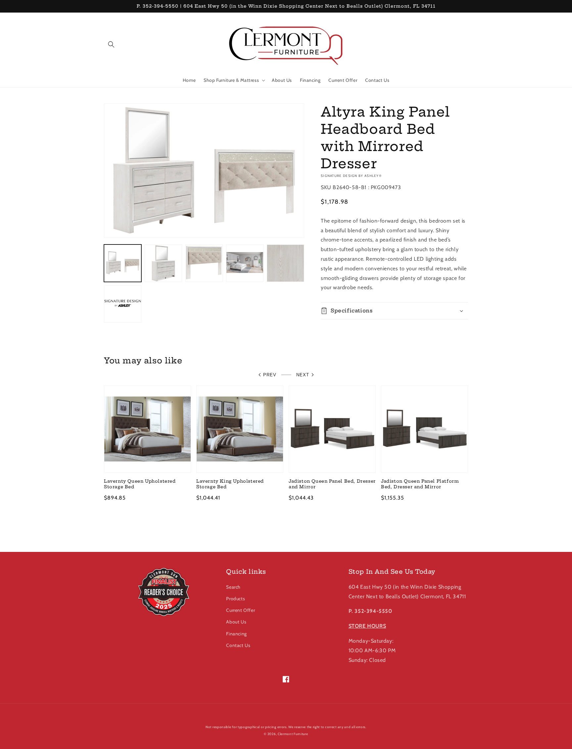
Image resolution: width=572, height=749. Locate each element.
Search (233, 587)
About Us (236, 622)
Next (302, 374)
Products (235, 599)
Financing (236, 634)
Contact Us (238, 645)
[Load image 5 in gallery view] (285, 263)
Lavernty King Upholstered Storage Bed (230, 483)
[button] (111, 44)
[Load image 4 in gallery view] (244, 263)
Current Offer (240, 610)
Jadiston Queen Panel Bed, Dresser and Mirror (332, 483)
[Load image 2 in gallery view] (163, 263)
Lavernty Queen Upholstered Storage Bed (140, 483)
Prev (269, 374)
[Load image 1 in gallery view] (122, 263)
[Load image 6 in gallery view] (122, 304)
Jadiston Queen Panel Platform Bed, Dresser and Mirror (420, 483)
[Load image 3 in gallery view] (204, 263)
